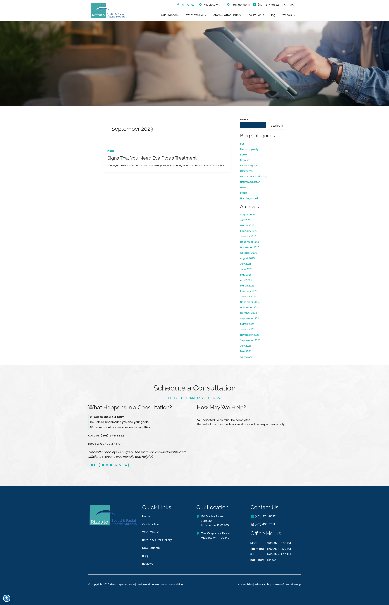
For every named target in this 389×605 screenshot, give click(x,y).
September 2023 (250, 340)
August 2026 (247, 214)
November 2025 (249, 247)
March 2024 (247, 324)
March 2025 (247, 285)
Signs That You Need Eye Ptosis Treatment (152, 158)
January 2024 (248, 329)
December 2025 (250, 242)
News (243, 187)
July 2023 (245, 346)
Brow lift (245, 160)
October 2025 (248, 253)
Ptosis (110, 150)
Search (244, 119)
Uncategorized (249, 198)
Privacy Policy (263, 584)
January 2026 (248, 236)
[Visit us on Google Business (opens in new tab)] (192, 4)
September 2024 (250, 318)
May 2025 (245, 274)
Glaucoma (246, 171)
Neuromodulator (250, 182)
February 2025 (248, 291)
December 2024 (250, 302)
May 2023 (245, 351)
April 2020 (246, 356)
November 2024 (249, 307)
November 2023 (249, 335)
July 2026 (245, 220)
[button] (179, 15)
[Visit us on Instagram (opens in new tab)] (183, 4)
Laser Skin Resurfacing (253, 176)
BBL (242, 143)
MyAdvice (177, 584)
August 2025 (247, 258)
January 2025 (248, 296)
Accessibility (245, 584)
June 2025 (246, 269)
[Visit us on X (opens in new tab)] (187, 4)
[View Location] (201, 4)
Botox (243, 154)
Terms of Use (281, 584)
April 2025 (246, 280)
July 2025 (245, 264)
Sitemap (296, 584)
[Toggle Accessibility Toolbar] (6, 598)
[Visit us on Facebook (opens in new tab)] (178, 4)
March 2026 (247, 225)
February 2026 (248, 231)
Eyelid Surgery (248, 165)
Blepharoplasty (249, 149)
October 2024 (248, 313)
